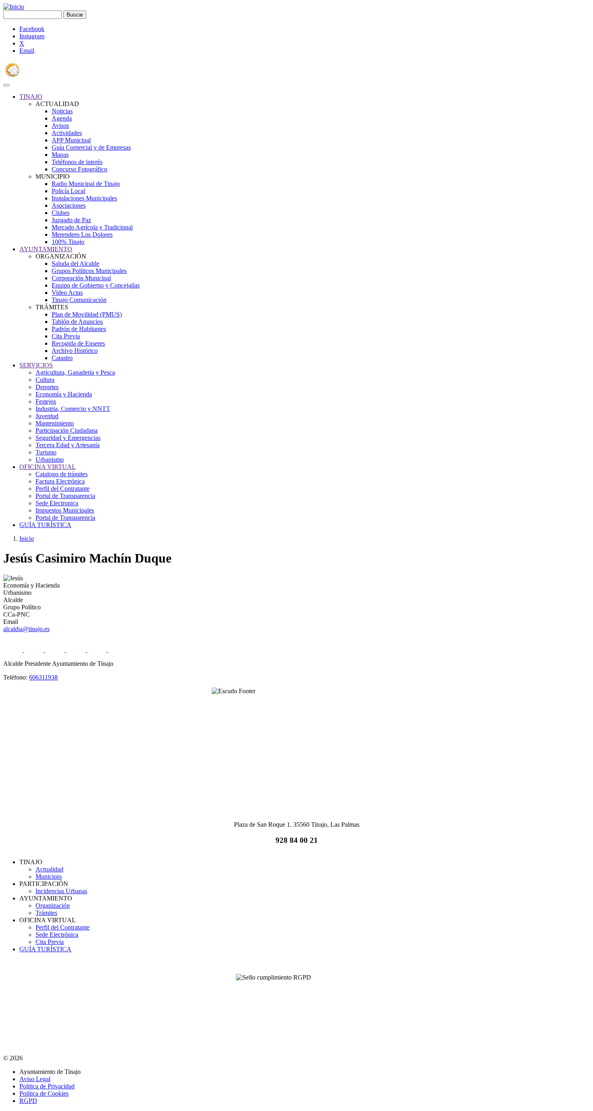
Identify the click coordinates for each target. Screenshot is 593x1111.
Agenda (62, 118)
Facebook (31, 28)
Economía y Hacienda (63, 394)
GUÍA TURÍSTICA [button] (45, 524)
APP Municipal (71, 140)
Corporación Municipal (81, 278)
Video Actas (67, 292)
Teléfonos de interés (77, 161)
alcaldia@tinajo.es (26, 628)
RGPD (28, 1100)
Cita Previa (66, 336)
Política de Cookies (44, 1093)
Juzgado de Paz (71, 220)
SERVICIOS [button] (36, 365)
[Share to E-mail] (97, 649)
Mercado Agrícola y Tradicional (92, 227)
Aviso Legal (34, 1079)
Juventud (46, 416)
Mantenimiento (54, 423)
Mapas (60, 154)
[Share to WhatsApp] (55, 649)
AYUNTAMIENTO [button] (45, 249)
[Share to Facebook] (13, 649)
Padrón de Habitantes (79, 328)
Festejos (45, 401)
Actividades (67, 132)
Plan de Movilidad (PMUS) (87, 314)
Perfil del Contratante (62, 488)
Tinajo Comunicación (79, 299)
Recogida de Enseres (78, 343)
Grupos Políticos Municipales (89, 270)
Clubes (60, 212)
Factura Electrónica (60, 481)
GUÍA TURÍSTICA (45, 949)
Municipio (48, 876)
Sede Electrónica (56, 934)
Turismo (45, 452)
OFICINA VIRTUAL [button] (47, 466)
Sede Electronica (56, 503)
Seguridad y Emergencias (67, 437)
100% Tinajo (68, 241)
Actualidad (49, 869)
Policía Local (68, 191)
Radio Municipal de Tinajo (86, 183)
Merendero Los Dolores (82, 234)
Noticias (62, 111)
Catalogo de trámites (61, 474)
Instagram (31, 36)
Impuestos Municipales (64, 510)
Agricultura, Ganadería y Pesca (75, 372)
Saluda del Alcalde (75, 263)
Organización (52, 905)
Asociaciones (69, 205)
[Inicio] (13, 6)
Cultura (44, 379)
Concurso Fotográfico (79, 169)
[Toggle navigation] (6, 85)
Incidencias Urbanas (61, 891)
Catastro (62, 357)
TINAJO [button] (30, 96)
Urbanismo (49, 459)
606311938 (43, 677)
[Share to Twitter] (34, 649)
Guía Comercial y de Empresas (91, 147)
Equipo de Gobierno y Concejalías (96, 285)
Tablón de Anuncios (77, 321)
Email (26, 50)
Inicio (26, 538)
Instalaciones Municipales (84, 198)
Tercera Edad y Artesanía (67, 445)
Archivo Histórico (75, 350)
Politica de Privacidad (47, 1086)
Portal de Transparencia (65, 495)
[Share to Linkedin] (76, 649)
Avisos (60, 125)
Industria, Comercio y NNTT (72, 408)
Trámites (46, 912)
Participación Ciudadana (66, 430)
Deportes (46, 387)
